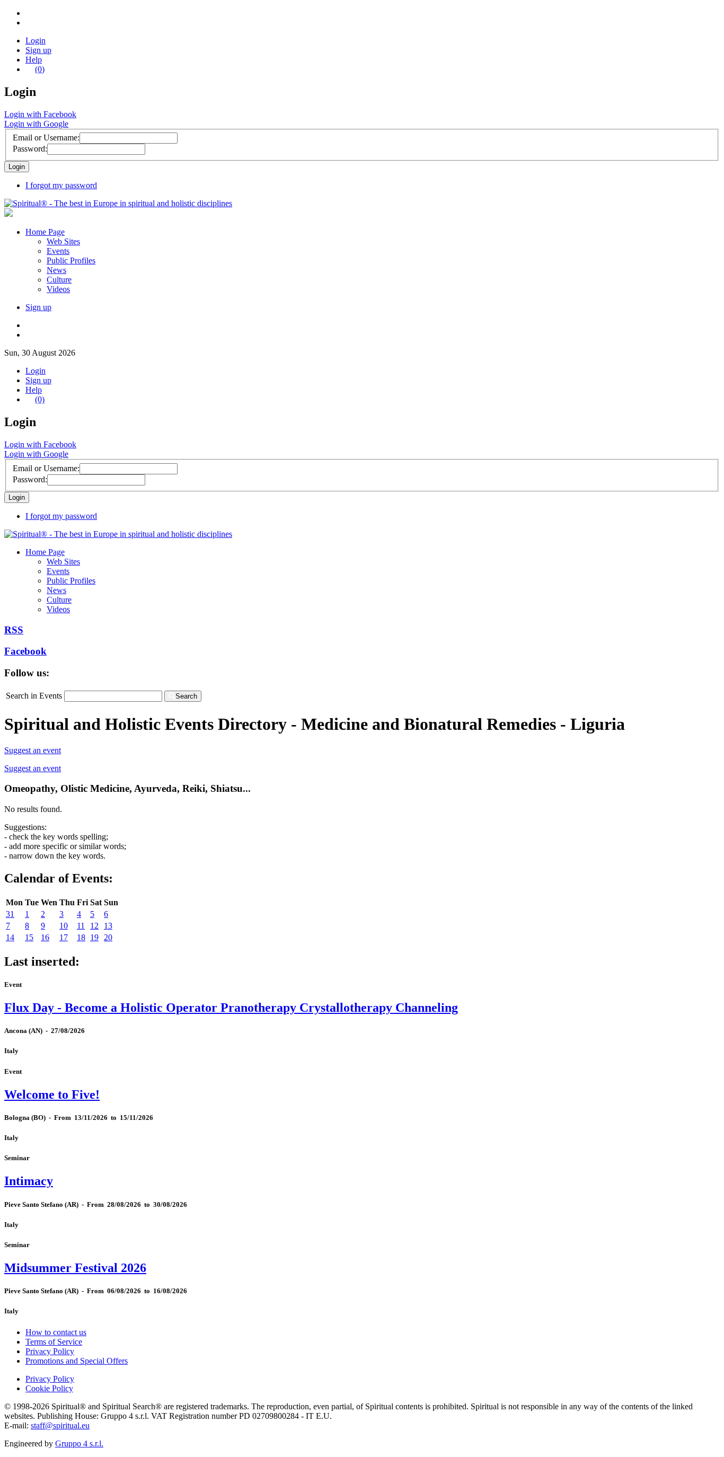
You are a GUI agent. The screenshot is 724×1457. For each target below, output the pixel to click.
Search (186, 696)
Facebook (25, 651)
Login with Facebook (40, 114)
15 (29, 937)
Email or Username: (46, 137)
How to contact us (55, 1332)
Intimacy (28, 1181)
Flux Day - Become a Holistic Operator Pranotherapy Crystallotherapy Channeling (231, 1007)
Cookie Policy (49, 1388)
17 (63, 937)
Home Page (45, 231)
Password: (30, 148)
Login (35, 40)
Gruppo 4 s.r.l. (79, 1443)
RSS (13, 629)
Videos (58, 289)
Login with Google (36, 123)
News (56, 270)
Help (33, 59)
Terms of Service (53, 1341)
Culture (59, 279)
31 (10, 914)
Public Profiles (71, 260)
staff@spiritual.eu (60, 1425)
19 (94, 937)
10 (63, 925)
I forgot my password (61, 185)
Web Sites (63, 241)
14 (10, 937)
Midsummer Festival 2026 (75, 1268)
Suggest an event (32, 750)
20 (108, 937)
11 (81, 925)
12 (94, 925)
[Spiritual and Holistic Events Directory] (118, 203)
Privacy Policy (49, 1351)
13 (108, 925)
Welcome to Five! (52, 1094)
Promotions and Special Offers (76, 1360)
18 (81, 937)
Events (58, 250)
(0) (40, 69)
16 (45, 937)
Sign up (38, 50)
